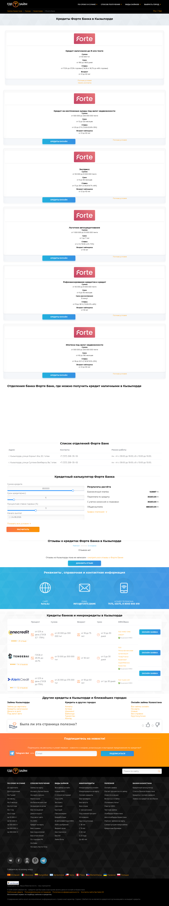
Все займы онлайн (140, 706)
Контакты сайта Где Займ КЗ (92, 892)
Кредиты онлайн (58, 141)
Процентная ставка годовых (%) (22, 504)
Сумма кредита (14, 484)
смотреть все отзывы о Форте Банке (105, 557)
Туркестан (70, 716)
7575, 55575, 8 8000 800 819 (124, 604)
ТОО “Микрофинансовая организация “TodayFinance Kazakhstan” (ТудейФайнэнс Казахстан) (125, 657)
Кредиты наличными (17, 709)
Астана (68, 709)
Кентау (68, 718)
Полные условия (84, 80)
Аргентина (58, 875)
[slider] (45, 488)
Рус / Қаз (157, 11)
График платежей (96, 512)
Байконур (70, 713)
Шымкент (69, 711)
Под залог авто (14, 713)
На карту (135, 709)
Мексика (29, 875)
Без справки (137, 713)
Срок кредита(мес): (16, 493)
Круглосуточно (138, 716)
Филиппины (96, 875)
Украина (111, 875)
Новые (134, 711)
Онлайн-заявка (150, 632)
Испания (15, 875)
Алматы (68, 706)
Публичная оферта (15, 892)
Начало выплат (14, 513)
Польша (125, 875)
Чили (71, 875)
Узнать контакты (84, 83)
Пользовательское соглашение (38, 892)
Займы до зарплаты (16, 706)
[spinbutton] (45, 488)
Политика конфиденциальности (65, 892)
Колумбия (43, 875)
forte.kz (45, 604)
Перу (82, 875)
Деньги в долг (14, 711)
